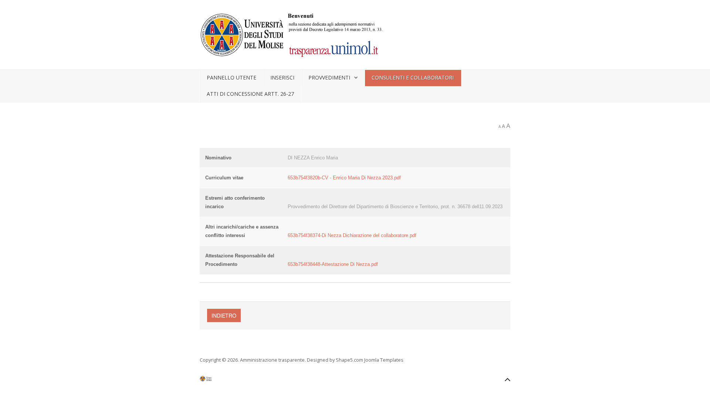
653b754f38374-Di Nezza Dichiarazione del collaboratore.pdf (352, 235)
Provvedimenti (329, 77)
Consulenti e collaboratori (413, 77)
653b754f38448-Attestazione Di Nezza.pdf (333, 264)
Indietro (224, 315)
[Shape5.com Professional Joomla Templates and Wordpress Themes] (215, 380)
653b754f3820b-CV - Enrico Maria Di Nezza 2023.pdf (344, 177)
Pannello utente (231, 77)
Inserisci (282, 77)
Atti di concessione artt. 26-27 (250, 93)
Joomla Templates (383, 359)
